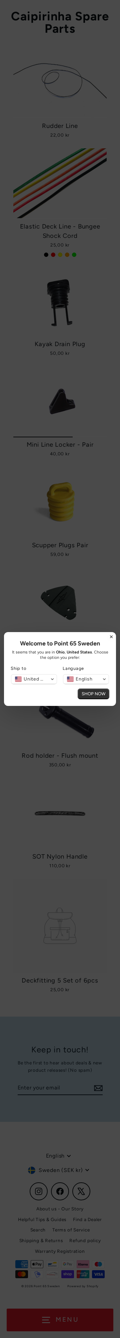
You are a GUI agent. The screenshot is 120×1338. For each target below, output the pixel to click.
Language (73, 668)
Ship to (18, 668)
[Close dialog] (111, 636)
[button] (34, 679)
